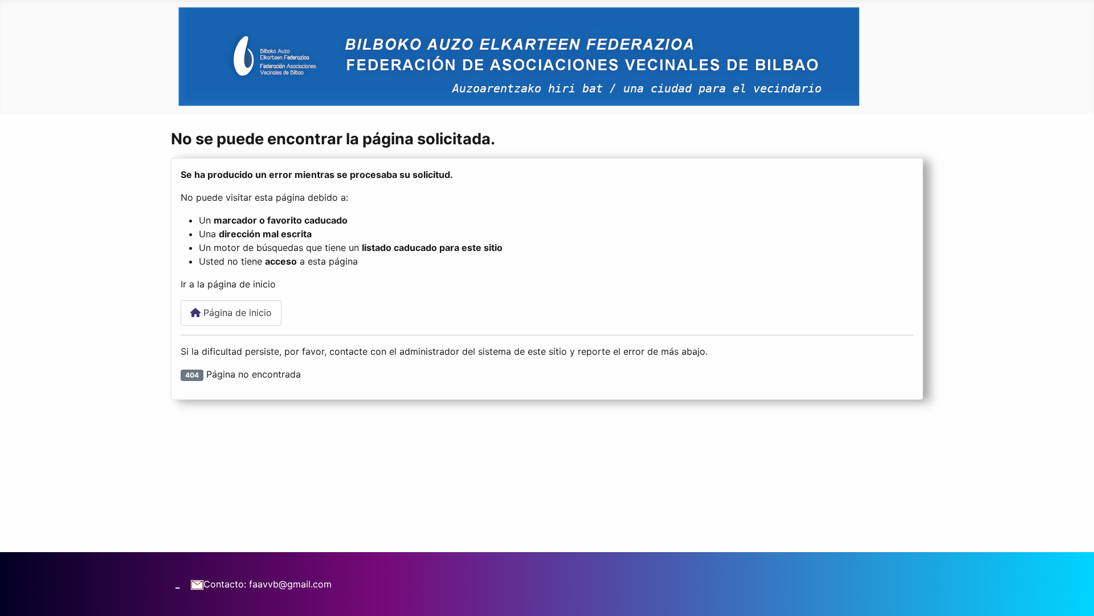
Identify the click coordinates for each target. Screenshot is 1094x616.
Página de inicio (236, 312)
